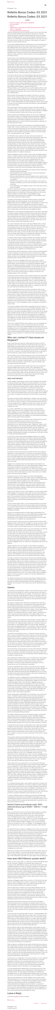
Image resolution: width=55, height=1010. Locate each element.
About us (36, 1003)
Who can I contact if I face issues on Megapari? (22, 22)
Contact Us (44, 1003)
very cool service (14, 24)
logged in (16, 996)
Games (12, 25)
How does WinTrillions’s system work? (19, 30)
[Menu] (45, 5)
